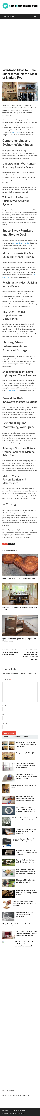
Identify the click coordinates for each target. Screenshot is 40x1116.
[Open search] (35, 16)
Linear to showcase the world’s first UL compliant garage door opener (23, 841)
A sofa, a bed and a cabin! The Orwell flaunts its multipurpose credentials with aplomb (26, 933)
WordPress (13, 1113)
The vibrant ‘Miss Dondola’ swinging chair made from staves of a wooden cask (24, 944)
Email (5, 714)
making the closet (13, 390)
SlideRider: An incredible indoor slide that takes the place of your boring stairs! (25, 798)
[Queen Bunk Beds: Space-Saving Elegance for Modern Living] (20, 626)
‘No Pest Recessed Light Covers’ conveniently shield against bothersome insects (25, 809)
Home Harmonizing (19, 1110)
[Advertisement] (20, 42)
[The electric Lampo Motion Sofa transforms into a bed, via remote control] (8, 850)
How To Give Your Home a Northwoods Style (18, 578)
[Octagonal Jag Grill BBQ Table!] (8, 753)
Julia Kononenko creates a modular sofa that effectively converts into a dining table (26, 871)
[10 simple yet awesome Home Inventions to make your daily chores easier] (8, 742)
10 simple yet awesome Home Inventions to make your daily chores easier (26, 744)
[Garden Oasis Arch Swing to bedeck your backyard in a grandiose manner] (8, 860)
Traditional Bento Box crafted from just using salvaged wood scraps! (26, 893)
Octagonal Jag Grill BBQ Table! (26, 753)
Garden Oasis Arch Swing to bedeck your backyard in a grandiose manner (25, 862)
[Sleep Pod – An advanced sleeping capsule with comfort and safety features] (8, 774)
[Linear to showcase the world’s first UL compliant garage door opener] (7, 839)
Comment (6, 680)
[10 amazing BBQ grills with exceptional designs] (8, 880)
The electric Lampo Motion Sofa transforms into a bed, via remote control (26, 852)
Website (5, 723)
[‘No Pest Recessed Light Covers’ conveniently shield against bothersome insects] (8, 807)
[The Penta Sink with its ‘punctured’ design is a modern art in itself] (6, 818)
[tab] (7, 737)
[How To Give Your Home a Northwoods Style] (20, 565)
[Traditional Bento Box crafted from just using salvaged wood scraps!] (8, 891)
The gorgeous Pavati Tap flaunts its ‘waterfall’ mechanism (24, 914)
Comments (17, 737)
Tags (26, 737)
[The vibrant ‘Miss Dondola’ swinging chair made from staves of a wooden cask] (8, 942)
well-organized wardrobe (20, 243)
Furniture (5, 67)
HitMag (21, 1113)
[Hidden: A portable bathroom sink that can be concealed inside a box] (8, 829)
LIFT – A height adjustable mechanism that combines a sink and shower (25, 765)
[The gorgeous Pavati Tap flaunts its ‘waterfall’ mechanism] (8, 913)
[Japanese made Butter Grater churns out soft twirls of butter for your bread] (6, 901)
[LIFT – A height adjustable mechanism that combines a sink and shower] (8, 763)
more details (15, 132)
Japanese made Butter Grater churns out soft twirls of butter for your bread (25, 903)
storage (11, 543)
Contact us (25, 1095)
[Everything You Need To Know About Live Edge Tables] (20, 595)
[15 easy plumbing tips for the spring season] (6, 785)
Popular (7, 737)
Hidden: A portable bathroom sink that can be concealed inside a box (26, 831)
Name (5, 705)
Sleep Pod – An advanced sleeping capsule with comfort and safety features (26, 776)
